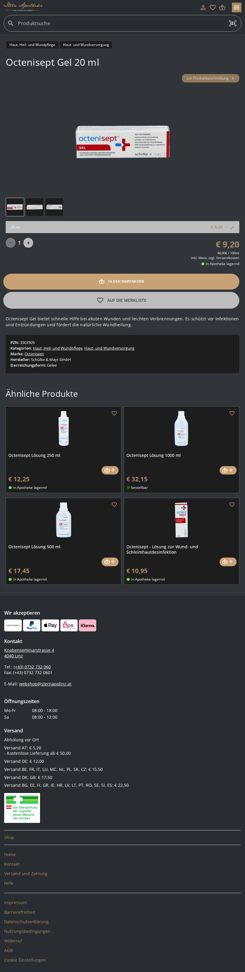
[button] (233, 23)
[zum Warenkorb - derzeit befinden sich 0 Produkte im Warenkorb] (222, 7)
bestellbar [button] (139, 487)
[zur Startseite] (101, 7)
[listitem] (122, 837)
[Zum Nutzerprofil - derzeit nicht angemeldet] (203, 7)
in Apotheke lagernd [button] (222, 263)
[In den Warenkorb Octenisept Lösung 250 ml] (110, 470)
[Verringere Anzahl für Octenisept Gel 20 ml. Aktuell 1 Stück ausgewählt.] (11, 243)
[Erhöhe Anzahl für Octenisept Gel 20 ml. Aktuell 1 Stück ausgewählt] (28, 243)
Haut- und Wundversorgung (109, 348)
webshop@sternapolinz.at (45, 684)
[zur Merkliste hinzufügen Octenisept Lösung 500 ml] (114, 505)
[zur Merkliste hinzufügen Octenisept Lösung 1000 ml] (232, 413)
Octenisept (34, 353)
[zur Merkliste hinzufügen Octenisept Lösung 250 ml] (114, 413)
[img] (15, 207)
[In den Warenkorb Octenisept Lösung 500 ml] (110, 562)
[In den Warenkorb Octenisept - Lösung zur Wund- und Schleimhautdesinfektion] (228, 562)
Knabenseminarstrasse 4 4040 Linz (29, 653)
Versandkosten (227, 257)
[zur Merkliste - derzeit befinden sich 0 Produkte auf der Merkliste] (213, 7)
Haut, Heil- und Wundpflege (57, 348)
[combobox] (121, 25)
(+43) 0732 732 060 (32, 667)
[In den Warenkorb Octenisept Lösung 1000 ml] (228, 470)
